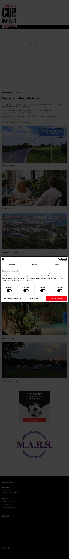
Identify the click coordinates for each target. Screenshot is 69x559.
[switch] (26, 290)
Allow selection (34, 298)
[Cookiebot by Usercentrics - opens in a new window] (59, 259)
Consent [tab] (12, 264)
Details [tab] (34, 264)
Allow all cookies (56, 298)
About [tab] (57, 264)
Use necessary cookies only (12, 298)
